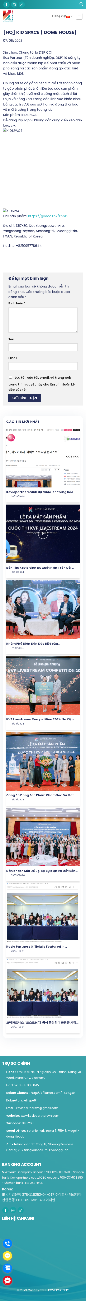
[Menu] (79, 16)
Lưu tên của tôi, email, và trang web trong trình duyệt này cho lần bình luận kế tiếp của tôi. (41, 384)
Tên (11, 339)
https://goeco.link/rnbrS (48, 216)
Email (12, 358)
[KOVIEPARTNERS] (10, 16)
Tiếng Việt (59, 16)
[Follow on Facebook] (6, 4)
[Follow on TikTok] (22, 4)
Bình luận (16, 303)
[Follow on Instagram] (14, 4)
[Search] (81, 4)
